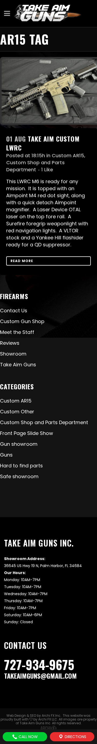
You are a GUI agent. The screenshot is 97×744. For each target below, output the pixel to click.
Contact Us (13, 310)
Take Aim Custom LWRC (43, 143)
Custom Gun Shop (22, 321)
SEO (33, 715)
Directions (75, 736)
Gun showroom (18, 444)
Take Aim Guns (18, 364)
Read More (22, 261)
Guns (6, 454)
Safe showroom (19, 476)
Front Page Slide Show (26, 433)
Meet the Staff (17, 332)
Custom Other (17, 411)
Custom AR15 (68, 155)
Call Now (28, 736)
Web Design (16, 715)
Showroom (13, 353)
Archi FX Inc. (51, 715)
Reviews (9, 343)
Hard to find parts (21, 465)
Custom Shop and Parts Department (35, 166)
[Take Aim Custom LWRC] (48, 91)
